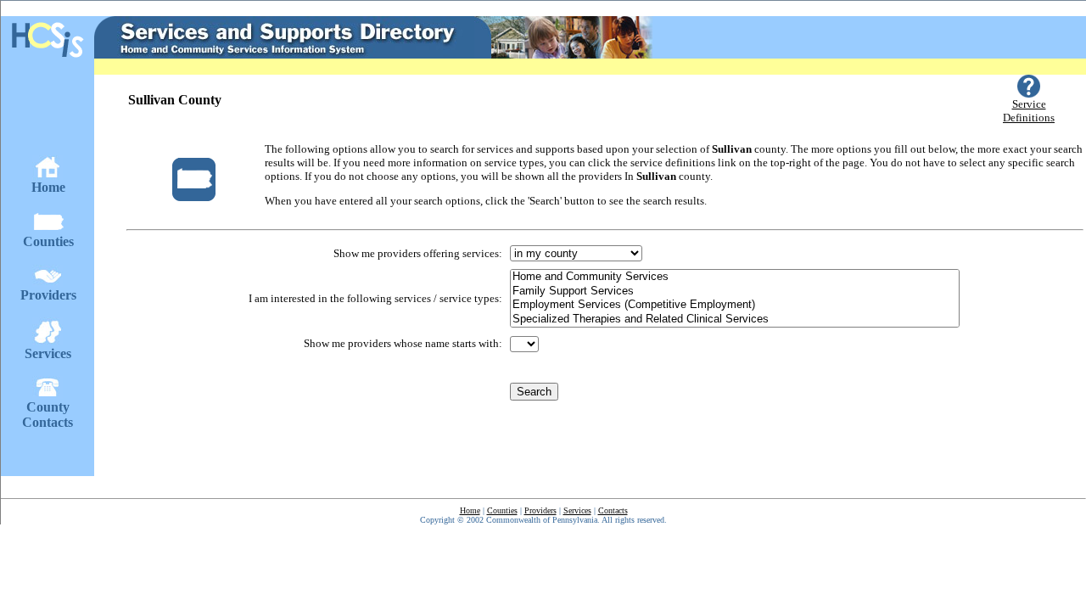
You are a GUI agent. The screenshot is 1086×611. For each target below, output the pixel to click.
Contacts (613, 510)
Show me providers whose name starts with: (403, 343)
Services (577, 510)
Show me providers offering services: (417, 253)
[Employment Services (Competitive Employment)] (735, 305)
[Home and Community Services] (735, 277)
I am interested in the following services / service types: (375, 298)
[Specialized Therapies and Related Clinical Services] (735, 319)
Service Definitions (1029, 111)
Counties (502, 510)
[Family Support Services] (735, 291)
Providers (540, 510)
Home (470, 510)
